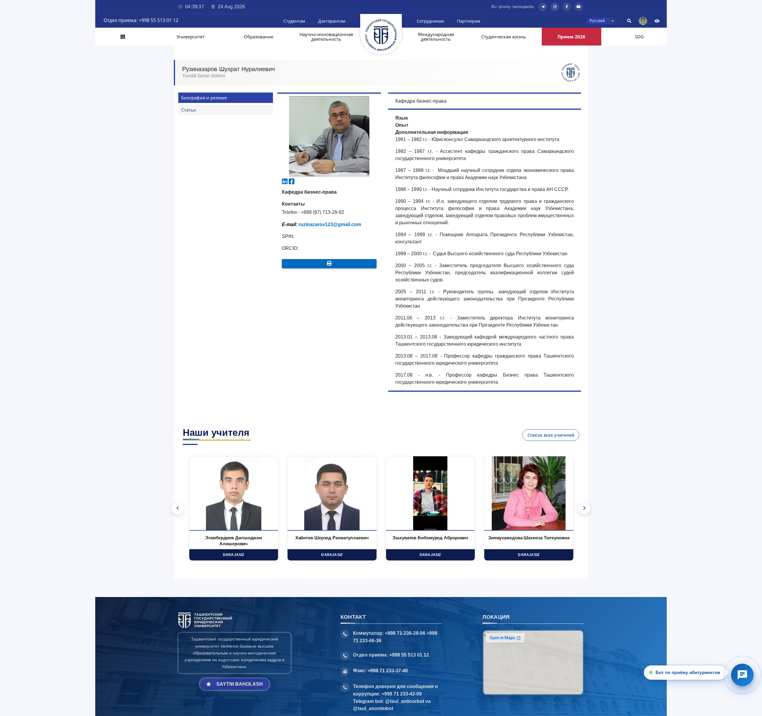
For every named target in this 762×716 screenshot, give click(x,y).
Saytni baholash (239, 684)
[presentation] (177, 508)
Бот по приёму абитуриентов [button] (687, 672)
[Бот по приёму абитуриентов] (742, 675)
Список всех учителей (550, 435)
